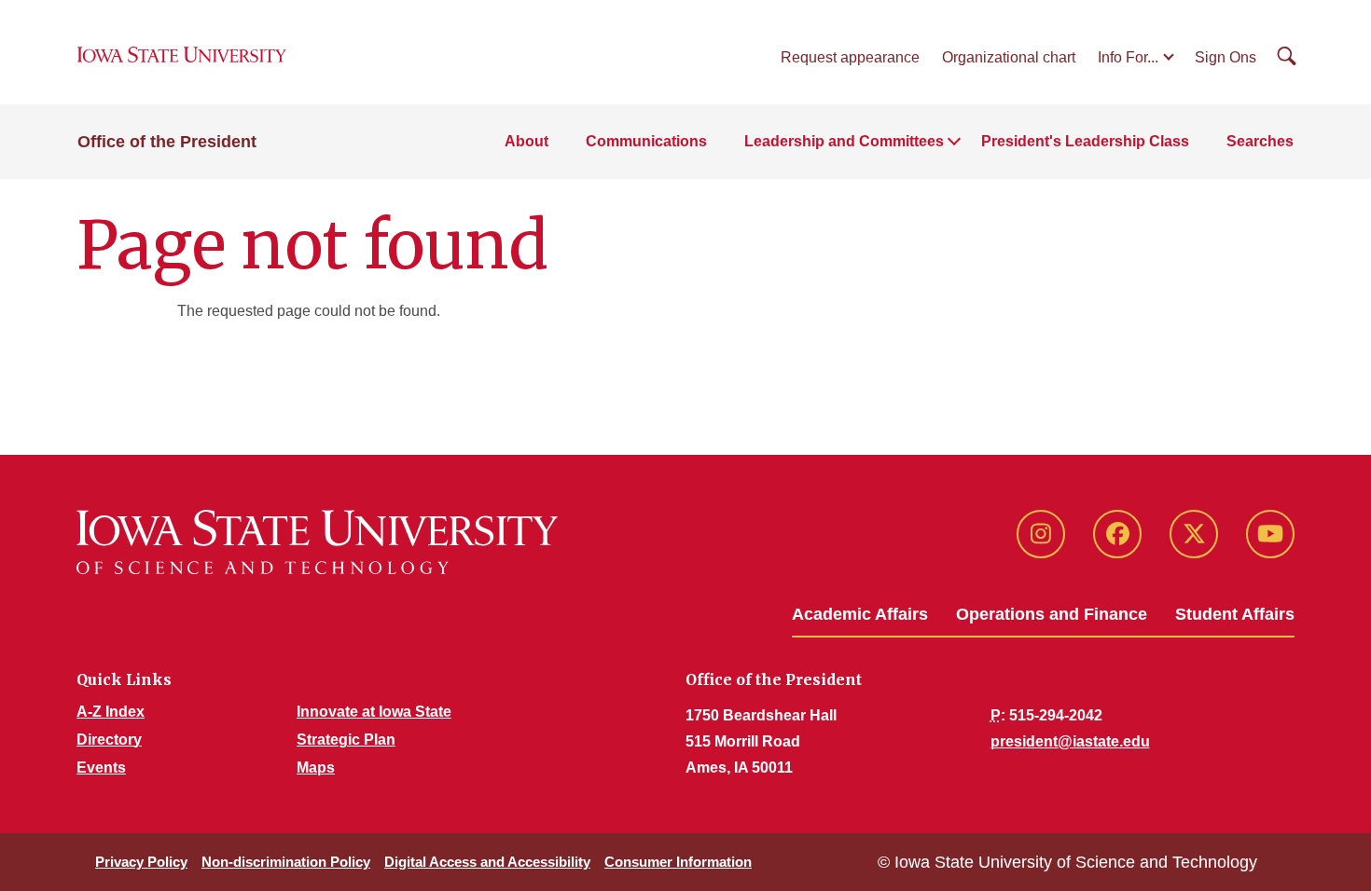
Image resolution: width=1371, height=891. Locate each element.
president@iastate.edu (1070, 741)
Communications (646, 141)
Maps (316, 767)
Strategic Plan (346, 739)
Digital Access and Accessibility (487, 862)
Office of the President (166, 141)
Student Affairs (1235, 614)
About (526, 141)
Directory (109, 739)
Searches (1260, 141)
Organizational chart (1008, 57)
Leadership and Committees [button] (844, 141)
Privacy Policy (141, 862)
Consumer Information (678, 862)
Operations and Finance (1051, 614)
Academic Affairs (860, 614)
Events (101, 767)
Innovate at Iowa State (374, 712)
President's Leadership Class (1085, 141)
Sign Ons (1225, 57)
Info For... (1128, 57)
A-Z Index (110, 712)
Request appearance (850, 57)
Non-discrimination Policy (285, 862)
